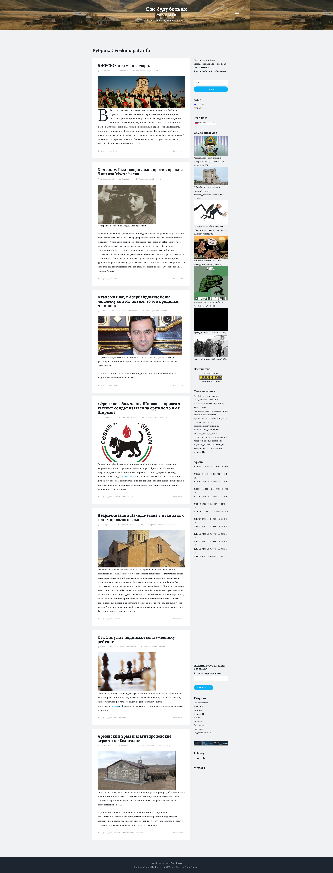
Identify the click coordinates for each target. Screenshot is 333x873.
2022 (196, 496)
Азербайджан (106, 151)
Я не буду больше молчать (166, 11)
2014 (196, 556)
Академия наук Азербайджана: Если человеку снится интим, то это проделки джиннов (138, 301)
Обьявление (200, 725)
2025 (196, 474)
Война (123, 497)
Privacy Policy (200, 758)
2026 (196, 466)
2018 (196, 526)
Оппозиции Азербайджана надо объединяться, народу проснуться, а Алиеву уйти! (211, 230)
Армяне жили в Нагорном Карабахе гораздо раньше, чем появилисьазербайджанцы (211, 422)
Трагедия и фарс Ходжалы (206, 333)
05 (211, 466)
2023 (196, 489)
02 (203, 466)
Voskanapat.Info (142, 71)
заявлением (130, 476)
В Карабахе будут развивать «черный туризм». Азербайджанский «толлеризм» (209, 191)
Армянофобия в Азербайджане (210, 71)
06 (214, 466)
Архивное (198, 706)
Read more (177, 151)
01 (200, 466)
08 (219, 474)
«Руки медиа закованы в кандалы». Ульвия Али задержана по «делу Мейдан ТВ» (210, 448)
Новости (154, 71)
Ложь (115, 151)
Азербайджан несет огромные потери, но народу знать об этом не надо (209, 162)
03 (206, 466)
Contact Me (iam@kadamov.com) (150, 867)
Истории (198, 710)
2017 (196, 534)
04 (208, 466)
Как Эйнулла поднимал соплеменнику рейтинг (136, 639)
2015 (196, 549)
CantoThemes (191, 867)
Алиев (115, 278)
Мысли (197, 718)
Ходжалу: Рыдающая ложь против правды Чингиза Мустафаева (140, 171)
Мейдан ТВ (199, 714)
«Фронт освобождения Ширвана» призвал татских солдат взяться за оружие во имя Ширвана (139, 408)
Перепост (171, 525)
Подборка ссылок (202, 733)
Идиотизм (117, 385)
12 (195, 478)
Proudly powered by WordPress (166, 863)
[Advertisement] (211, 615)
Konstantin (123, 71)
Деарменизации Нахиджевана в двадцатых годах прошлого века (141, 517)
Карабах (129, 497)
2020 (196, 511)
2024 (196, 481)
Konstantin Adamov (129, 311)
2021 (196, 504)
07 (217, 466)
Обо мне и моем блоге (204, 60)
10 (225, 474)
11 (227, 496)
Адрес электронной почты (208, 673)
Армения (116, 497)
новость (115, 706)
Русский (202, 123)
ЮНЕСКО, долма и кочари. (124, 65)
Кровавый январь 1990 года (207, 359)
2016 (196, 541)
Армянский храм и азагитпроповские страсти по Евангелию (134, 738)
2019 (196, 519)
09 (222, 474)
